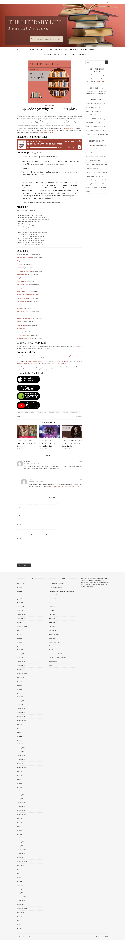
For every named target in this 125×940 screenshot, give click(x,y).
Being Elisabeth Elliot (22, 291)
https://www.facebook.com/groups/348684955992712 (63, 486)
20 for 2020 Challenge (55, 587)
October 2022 (21, 763)
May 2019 (19, 924)
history (32, 412)
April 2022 (20, 787)
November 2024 (21, 665)
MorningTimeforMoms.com (51, 130)
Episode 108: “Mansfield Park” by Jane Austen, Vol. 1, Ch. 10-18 (27, 443)
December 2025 (21, 614)
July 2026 (19, 587)
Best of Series (53, 599)
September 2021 (22, 814)
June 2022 (19, 779)
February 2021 (21, 842)
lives (45, 412)
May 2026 (19, 595)
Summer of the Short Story (56, 654)
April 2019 (20, 928)
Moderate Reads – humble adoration (96, 172)
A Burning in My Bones (23, 298)
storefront (94, 91)
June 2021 (19, 826)
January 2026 (20, 610)
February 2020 (21, 889)
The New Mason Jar (67, 128)
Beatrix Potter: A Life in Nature (25, 311)
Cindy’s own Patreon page (55, 363)
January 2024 (20, 705)
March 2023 (20, 744)
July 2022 (19, 775)
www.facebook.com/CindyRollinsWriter (29, 363)
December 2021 (21, 803)
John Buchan (20, 305)
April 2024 (20, 693)
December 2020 (21, 850)
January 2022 (20, 799)
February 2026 (21, 607)
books (26, 412)
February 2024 (21, 701)
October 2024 (21, 669)
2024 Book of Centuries (56, 595)
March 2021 (20, 838)
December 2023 (21, 708)
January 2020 (20, 893)
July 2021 (19, 822)
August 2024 (20, 677)
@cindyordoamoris (62, 361)
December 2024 (21, 661)
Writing (51, 665)
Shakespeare (52, 646)
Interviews (52, 626)
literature (39, 412)
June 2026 (19, 591)
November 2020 (21, 853)
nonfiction (51, 412)
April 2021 (20, 834)
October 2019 (21, 904)
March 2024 (20, 697)
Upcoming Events (87, 49)
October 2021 (21, 810)
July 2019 (19, 916)
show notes (65, 412)
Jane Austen (52, 630)
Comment (19, 538)
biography (20, 412)
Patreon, (77, 346)
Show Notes (49, 105)
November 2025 (21, 618)
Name (19, 507)
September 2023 (22, 720)
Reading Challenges (79, 54)
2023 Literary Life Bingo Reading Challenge (61, 591)
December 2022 (21, 755)
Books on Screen (54, 603)
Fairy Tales (52, 614)
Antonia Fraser (21, 328)
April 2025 (20, 646)
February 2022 (21, 795)
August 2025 (20, 630)
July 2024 (19, 681)
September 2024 (22, 673)
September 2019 (22, 908)
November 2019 (21, 900)
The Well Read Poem (54, 49)
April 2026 (20, 599)
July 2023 (19, 728)
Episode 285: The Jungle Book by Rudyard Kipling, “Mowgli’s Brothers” (95, 149)
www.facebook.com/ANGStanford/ (34, 358)
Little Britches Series (23, 335)
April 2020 (20, 881)
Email (19, 516)
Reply (80, 461)
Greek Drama (53, 622)
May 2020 (19, 877)
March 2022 (20, 791)
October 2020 (21, 857)
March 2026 (20, 603)
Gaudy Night (52, 618)
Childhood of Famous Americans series (28, 294)
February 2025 (21, 654)
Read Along (52, 638)
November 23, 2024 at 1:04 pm (36, 481)
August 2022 (20, 771)
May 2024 (19, 689)
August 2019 (20, 912)
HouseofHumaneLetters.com (45, 132)
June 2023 (19, 732)
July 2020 (19, 869)
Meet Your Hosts (71, 49)
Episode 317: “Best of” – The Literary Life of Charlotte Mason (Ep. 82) (72, 443)
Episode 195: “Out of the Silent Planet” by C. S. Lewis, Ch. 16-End (47, 443)
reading (58, 412)
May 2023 (19, 736)
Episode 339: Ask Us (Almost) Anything (96, 134)
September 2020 (22, 861)
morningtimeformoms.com (36, 361)
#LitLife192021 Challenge (56, 583)
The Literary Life (26, 367)
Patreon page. (100, 81)
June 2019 (19, 920)
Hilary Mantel (20, 278)
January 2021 (20, 846)
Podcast (40, 49)
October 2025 (21, 622)
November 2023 (21, 712)
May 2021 (19, 830)
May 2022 (19, 783)
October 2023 (21, 716)
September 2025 (22, 626)
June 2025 (19, 638)
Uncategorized (53, 661)
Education (51, 610)
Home (32, 49)
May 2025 (19, 642)
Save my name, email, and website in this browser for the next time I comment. (40, 535)
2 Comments (78, 416)
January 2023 (20, 752)
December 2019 (21, 897)
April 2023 (20, 740)
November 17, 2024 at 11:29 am (31, 463)
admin (20, 416)
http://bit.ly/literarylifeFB (47, 369)
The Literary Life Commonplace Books (54, 54)
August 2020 (20, 865)
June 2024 (19, 685)
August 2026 (20, 583)
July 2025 (19, 634)
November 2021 (21, 806)
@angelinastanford (71, 356)
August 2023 (20, 724)
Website (19, 524)
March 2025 (20, 650)
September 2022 (22, 767)
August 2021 (20, 818)
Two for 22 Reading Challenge (57, 658)
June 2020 (19, 873)
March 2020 (20, 885)
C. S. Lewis (52, 607)
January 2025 (20, 658)
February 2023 (21, 748)
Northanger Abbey (54, 634)
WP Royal (27, 937)
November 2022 (21, 759)
